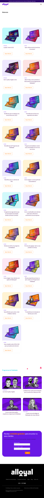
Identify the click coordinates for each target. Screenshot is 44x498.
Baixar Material (8, 53)
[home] (5, 4)
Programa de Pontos (21, 479)
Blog (32, 479)
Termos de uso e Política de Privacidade (31, 488)
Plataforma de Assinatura (11, 479)
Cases (28, 479)
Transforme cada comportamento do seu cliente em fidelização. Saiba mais (22, 1)
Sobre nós (36, 479)
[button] (41, 4)
